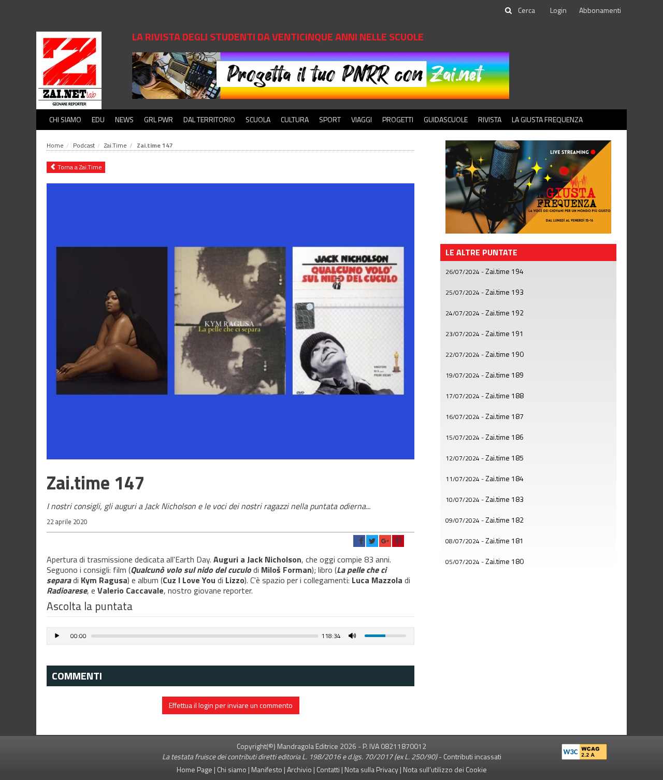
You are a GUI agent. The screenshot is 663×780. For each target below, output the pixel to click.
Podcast (84, 145)
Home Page (194, 769)
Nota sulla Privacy (371, 769)
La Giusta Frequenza (547, 119)
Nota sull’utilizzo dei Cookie (445, 769)
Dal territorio (209, 119)
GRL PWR (158, 119)
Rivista (489, 119)
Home (55, 145)
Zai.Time (115, 145)
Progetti (397, 119)
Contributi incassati (472, 756)
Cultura (295, 119)
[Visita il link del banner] (320, 74)
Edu (98, 119)
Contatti (328, 769)
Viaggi (361, 119)
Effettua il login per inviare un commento (231, 705)
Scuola (258, 119)
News (124, 119)
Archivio (299, 769)
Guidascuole (446, 119)
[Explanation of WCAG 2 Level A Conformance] (584, 749)
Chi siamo (65, 119)
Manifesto (266, 769)
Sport (330, 119)
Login (558, 10)
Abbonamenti (600, 10)
